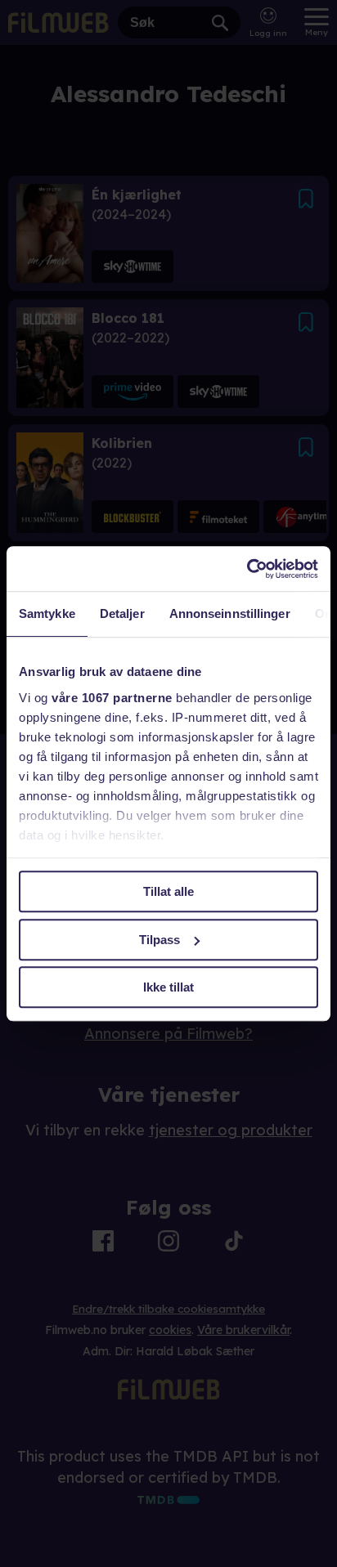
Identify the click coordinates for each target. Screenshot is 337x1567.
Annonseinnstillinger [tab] (229, 613)
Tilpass (159, 940)
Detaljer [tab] (122, 613)
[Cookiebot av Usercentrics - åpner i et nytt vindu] (246, 569)
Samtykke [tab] (47, 613)
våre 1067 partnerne (112, 698)
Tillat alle (168, 891)
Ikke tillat (168, 987)
